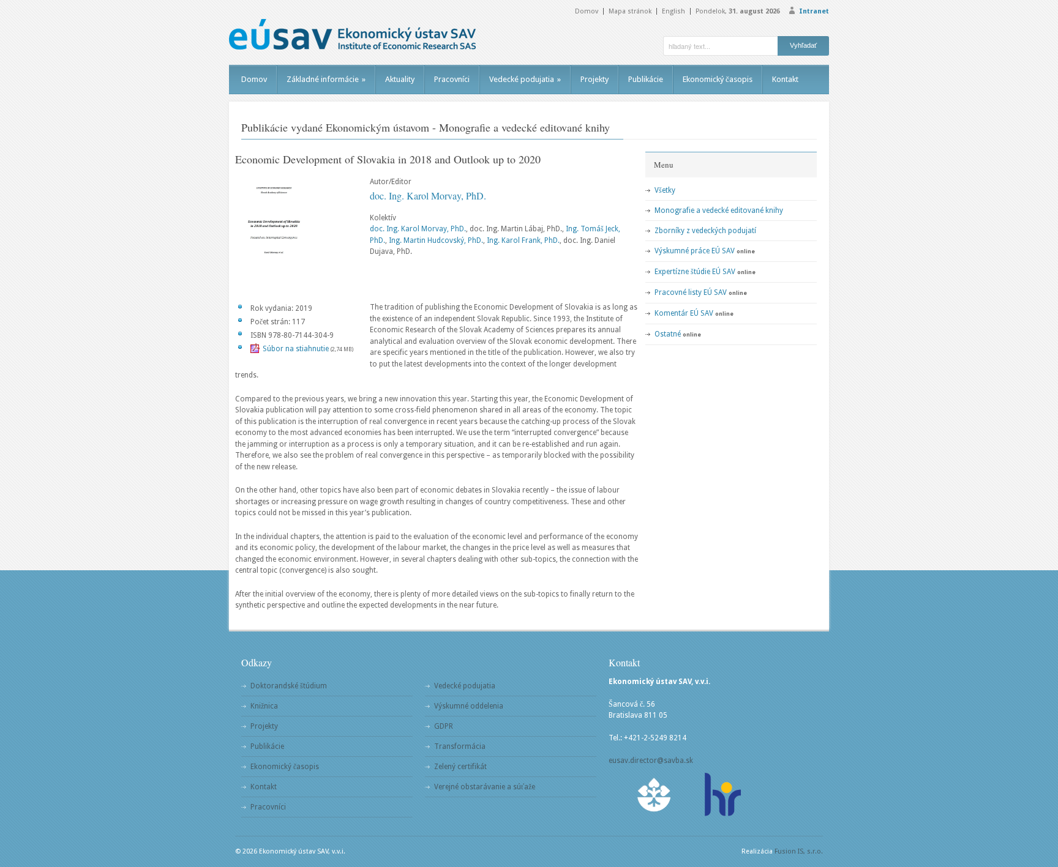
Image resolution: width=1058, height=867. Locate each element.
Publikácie (645, 79)
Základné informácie (326, 79)
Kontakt (785, 79)
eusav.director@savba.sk (651, 760)
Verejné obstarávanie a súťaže (484, 787)
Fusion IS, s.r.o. (799, 851)
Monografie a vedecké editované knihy (719, 210)
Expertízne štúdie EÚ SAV (695, 271)
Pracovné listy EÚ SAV (691, 292)
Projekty (594, 79)
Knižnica (264, 706)
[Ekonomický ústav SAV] (352, 34)
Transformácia (460, 746)
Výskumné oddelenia (468, 706)
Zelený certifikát (460, 766)
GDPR (443, 726)
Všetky (665, 190)
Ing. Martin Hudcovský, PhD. (436, 240)
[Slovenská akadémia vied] (654, 794)
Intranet (814, 11)
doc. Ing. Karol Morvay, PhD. (428, 195)
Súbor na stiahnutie (296, 348)
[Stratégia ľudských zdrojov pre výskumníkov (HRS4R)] (721, 794)
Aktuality (400, 79)
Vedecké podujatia (525, 79)
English (673, 11)
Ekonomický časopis (717, 79)
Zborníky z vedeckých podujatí (705, 230)
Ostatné (668, 334)
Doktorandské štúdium (288, 686)
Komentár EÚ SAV (684, 313)
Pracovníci (452, 79)
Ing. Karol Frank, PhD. (523, 240)
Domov (586, 11)
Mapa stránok (630, 11)
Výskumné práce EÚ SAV (695, 251)
